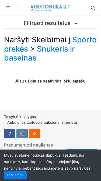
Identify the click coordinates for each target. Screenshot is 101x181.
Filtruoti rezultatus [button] (48, 23)
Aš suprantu (15, 175)
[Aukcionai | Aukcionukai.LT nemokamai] (50, 7)
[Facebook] (9, 133)
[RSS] (34, 133)
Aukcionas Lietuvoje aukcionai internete (42, 122)
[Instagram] (22, 133)
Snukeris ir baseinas (39, 53)
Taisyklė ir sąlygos (20, 117)
